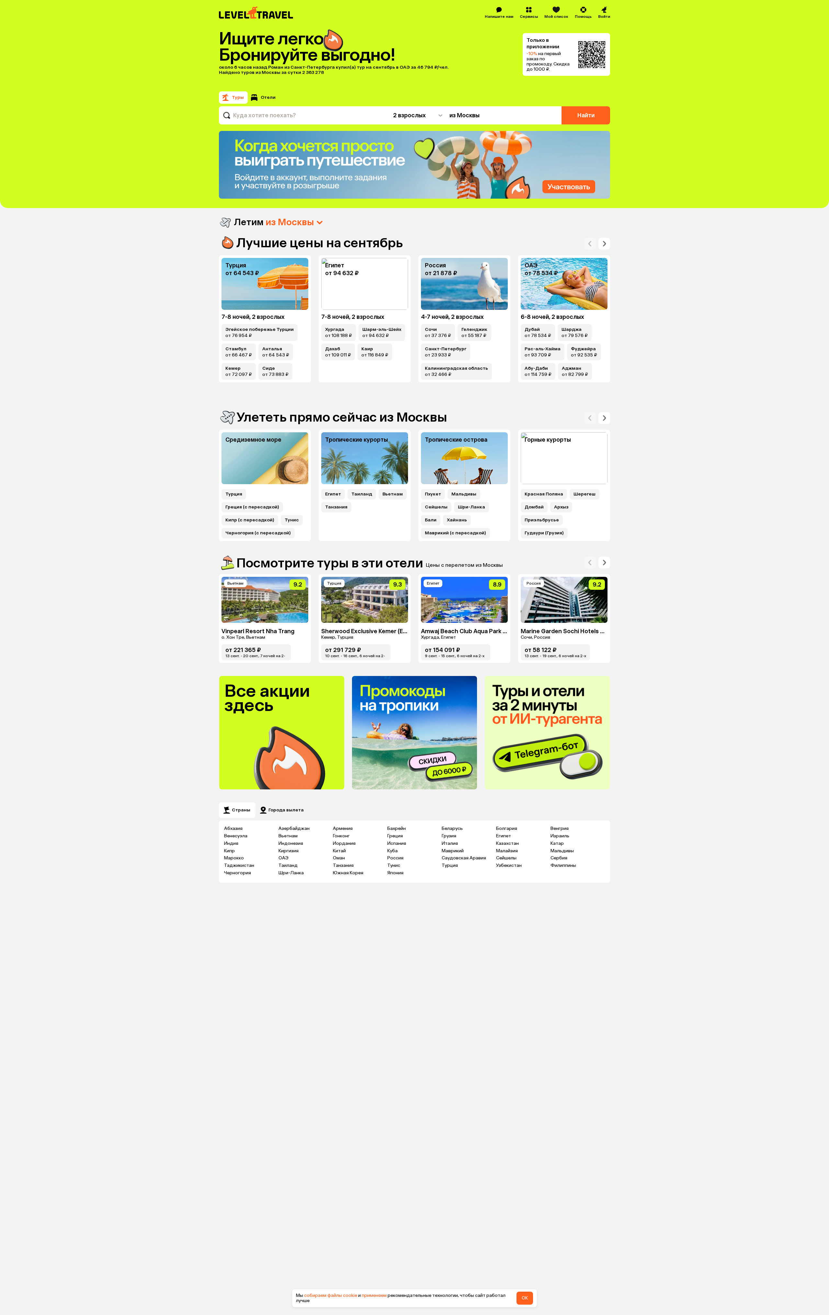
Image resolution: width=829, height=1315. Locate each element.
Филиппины (563, 865)
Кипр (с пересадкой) (249, 520)
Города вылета (286, 810)
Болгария (506, 828)
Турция (233, 494)
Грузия (449, 836)
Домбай (534, 507)
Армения (343, 828)
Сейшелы (436, 507)
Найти (586, 115)
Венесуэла (235, 836)
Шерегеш (584, 494)
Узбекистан (509, 865)
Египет (333, 494)
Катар (557, 843)
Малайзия (507, 851)
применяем (374, 1295)
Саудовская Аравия (464, 858)
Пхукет (433, 494)
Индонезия (290, 843)
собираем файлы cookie (330, 1295)
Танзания (336, 507)
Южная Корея (348, 873)
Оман (339, 858)
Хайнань (457, 520)
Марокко (234, 858)
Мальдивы (463, 494)
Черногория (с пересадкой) (258, 533)
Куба (392, 851)
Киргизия (288, 851)
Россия (395, 858)
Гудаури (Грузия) (544, 533)
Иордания (344, 843)
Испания (396, 843)
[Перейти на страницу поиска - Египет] (364, 284)
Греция (395, 836)
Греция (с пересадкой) (252, 507)
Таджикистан (239, 865)
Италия (450, 843)
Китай (339, 851)
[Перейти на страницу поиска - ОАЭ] (564, 284)
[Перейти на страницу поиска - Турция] (264, 284)
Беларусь (452, 828)
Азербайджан (294, 828)
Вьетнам (392, 494)
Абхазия (233, 828)
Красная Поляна (544, 494)
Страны (241, 810)
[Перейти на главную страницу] (256, 12)
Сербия (559, 858)
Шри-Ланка (471, 507)
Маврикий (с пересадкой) (455, 533)
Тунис (292, 520)
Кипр (229, 851)
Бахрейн (396, 828)
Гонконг (341, 836)
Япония (395, 873)
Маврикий (453, 851)
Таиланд (361, 494)
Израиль (560, 836)
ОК (525, 1298)
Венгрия (560, 828)
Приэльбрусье (542, 520)
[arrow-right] (590, 244)
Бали (431, 520)
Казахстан (507, 843)
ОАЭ (283, 858)
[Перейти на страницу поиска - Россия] (464, 284)
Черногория (237, 873)
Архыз (561, 507)
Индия (231, 843)
